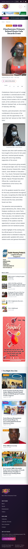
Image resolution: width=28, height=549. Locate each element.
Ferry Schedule (5, 524)
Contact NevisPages (8, 538)
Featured (8, 21)
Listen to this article (9, 81)
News (3, 503)
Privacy (22, 545)
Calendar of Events (6, 521)
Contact (4, 527)
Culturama (4, 519)
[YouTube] (25, 1)
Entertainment (5, 509)
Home (3, 21)
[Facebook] (21, 1)
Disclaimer (17, 545)
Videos (3, 511)
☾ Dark (16, 1)
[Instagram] (23, 1)
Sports (3, 506)
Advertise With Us (19, 546)
